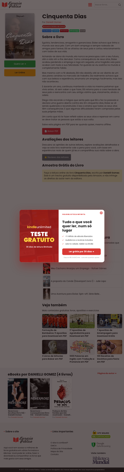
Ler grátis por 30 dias (81, 251)
